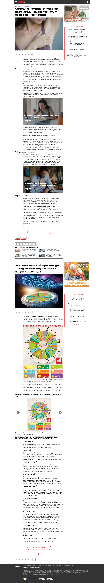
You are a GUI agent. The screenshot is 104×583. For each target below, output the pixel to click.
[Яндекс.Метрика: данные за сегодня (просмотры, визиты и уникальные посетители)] (32, 578)
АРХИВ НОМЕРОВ (27, 565)
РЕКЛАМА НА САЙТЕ (37, 565)
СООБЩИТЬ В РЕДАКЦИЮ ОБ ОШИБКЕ (31, 567)
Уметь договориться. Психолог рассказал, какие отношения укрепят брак (29, 255)
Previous (18, 412)
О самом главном (28, 226)
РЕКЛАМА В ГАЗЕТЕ (47, 565)
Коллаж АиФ (41, 381)
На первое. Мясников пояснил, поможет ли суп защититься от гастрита (42, 116)
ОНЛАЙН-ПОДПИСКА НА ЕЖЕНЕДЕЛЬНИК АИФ (63, 565)
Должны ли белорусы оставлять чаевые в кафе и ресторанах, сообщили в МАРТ (77, 31)
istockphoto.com (19, 50)
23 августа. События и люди (76, 49)
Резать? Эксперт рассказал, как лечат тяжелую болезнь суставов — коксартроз (54, 255)
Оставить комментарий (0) (39, 232)
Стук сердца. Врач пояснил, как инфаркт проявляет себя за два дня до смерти (41, 184)
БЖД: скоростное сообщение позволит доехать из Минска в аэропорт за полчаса (76, 43)
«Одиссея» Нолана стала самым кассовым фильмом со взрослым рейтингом (76, 55)
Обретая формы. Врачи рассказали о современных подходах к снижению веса (52, 250)
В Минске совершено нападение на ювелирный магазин (77, 37)
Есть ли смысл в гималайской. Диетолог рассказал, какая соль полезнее (29, 250)
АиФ (16, 309)
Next (60, 412)
